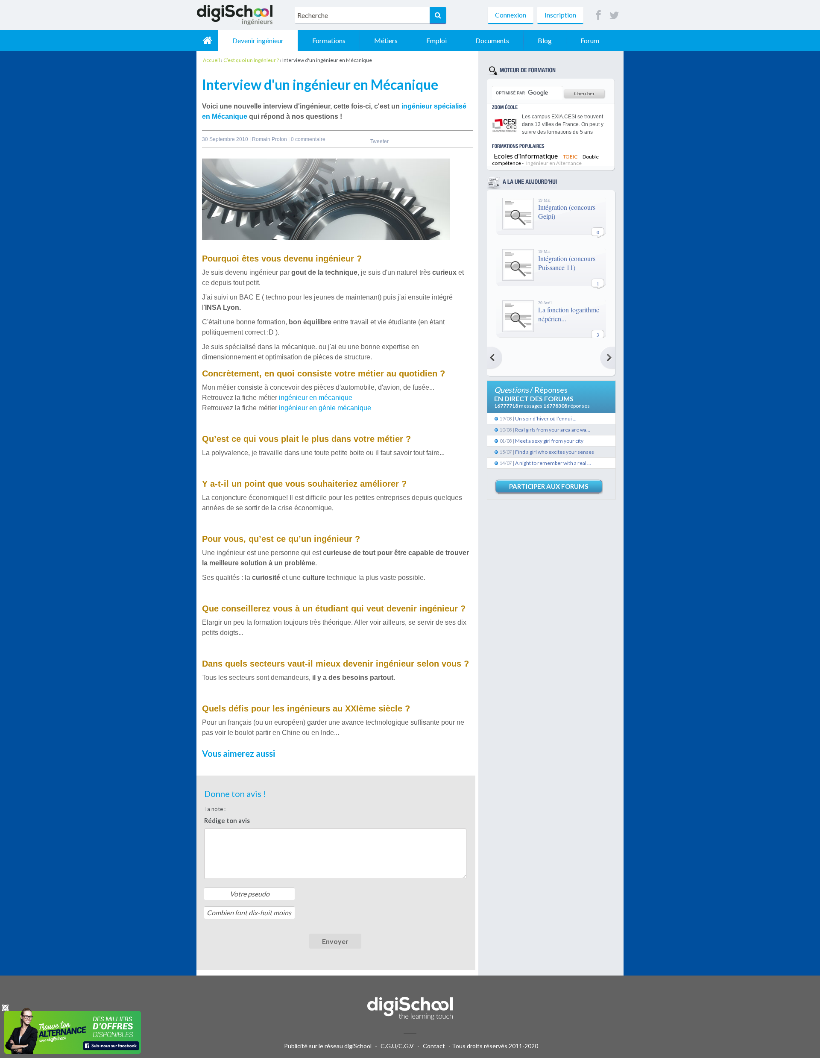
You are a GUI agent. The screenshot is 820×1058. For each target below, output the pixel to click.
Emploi (436, 40)
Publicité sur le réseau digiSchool (328, 1045)
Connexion (510, 15)
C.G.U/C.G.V (397, 1045)
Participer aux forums (548, 486)
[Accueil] (207, 40)
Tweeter (379, 141)
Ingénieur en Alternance (554, 163)
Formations (329, 40)
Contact (434, 1045)
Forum (589, 40)
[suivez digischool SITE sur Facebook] (598, 15)
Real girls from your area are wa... (552, 429)
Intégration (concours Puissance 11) (566, 263)
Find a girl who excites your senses (554, 452)
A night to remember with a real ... (553, 463)
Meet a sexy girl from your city (549, 441)
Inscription (560, 15)
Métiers (386, 40)
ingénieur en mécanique (316, 397)
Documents (492, 40)
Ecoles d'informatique (526, 156)
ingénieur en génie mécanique (325, 407)
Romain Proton (270, 139)
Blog (545, 40)
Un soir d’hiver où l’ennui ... (546, 418)
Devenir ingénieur (258, 40)
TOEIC (570, 156)
